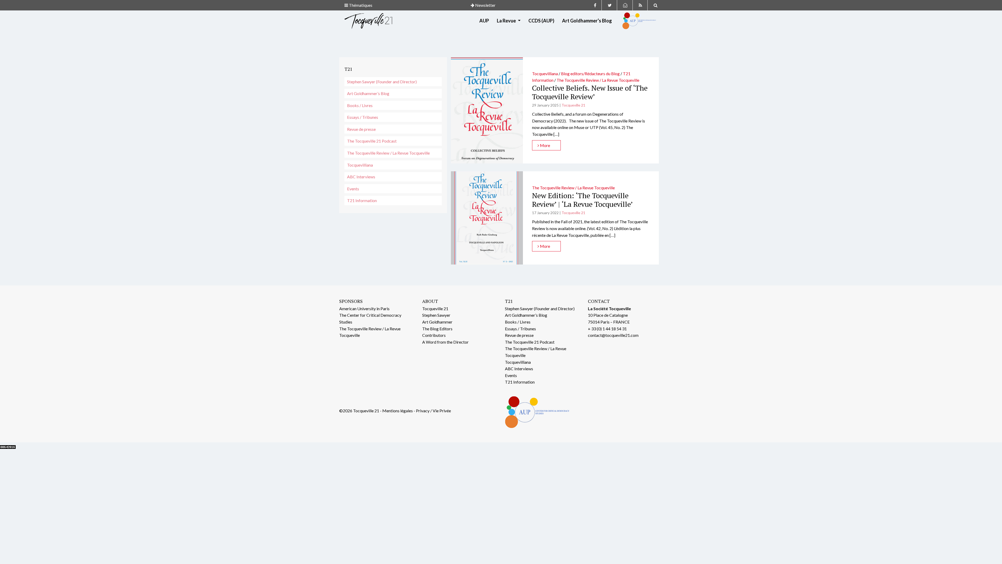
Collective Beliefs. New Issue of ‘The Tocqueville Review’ (590, 92)
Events (353, 188)
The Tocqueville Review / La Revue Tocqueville (388, 152)
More (544, 145)
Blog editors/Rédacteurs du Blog (590, 73)
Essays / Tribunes (362, 117)
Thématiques (360, 5)
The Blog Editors (437, 328)
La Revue (507, 21)
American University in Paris (364, 308)
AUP (484, 21)
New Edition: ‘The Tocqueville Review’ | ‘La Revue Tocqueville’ (582, 200)
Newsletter (485, 5)
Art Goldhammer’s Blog (587, 21)
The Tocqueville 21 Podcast (372, 140)
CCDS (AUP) (541, 21)
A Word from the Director (445, 341)
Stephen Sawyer (436, 315)
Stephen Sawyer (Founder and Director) (382, 81)
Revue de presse (361, 129)
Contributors (434, 335)
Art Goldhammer (437, 321)
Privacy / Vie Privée (433, 410)
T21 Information (362, 200)
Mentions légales (397, 410)
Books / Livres (360, 105)
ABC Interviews (361, 176)
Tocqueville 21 (573, 105)
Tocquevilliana (360, 164)
